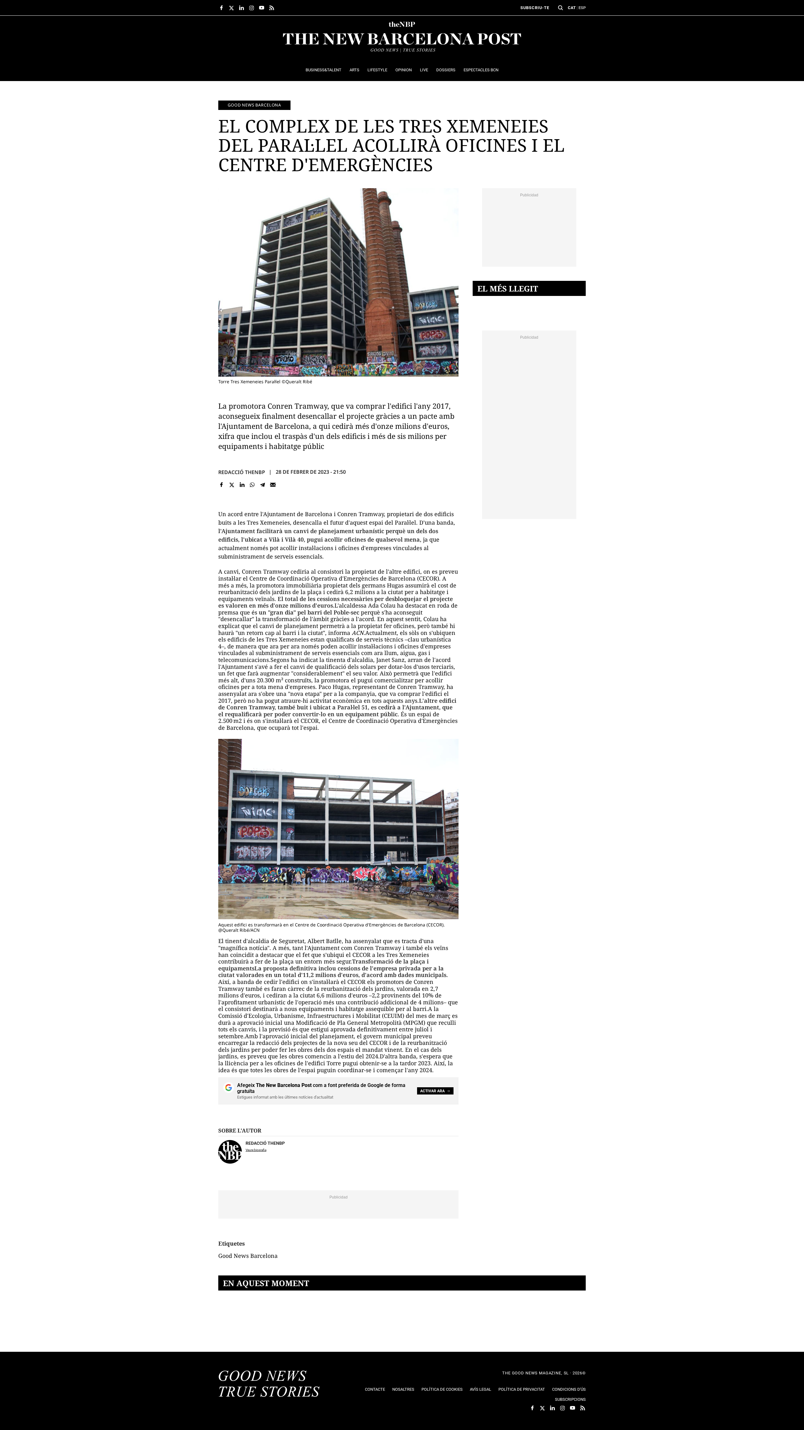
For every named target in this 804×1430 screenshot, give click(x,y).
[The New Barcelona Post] (269, 1384)
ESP (582, 7)
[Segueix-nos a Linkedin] (241, 8)
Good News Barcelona (254, 105)
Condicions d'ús (569, 1389)
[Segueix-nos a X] (231, 8)
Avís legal (480, 1389)
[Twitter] (232, 485)
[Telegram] (262, 485)
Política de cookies (442, 1389)
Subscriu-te (534, 7)
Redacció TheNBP (241, 472)
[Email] (272, 485)
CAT (572, 7)
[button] (560, 8)
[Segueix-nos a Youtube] (261, 8)
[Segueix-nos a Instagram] (251, 8)
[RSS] (272, 8)
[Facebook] (221, 485)
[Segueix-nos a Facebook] (221, 8)
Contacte (375, 1389)
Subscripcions (570, 1399)
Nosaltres (403, 1389)
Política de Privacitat (521, 1389)
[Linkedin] (242, 485)
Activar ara (432, 1091)
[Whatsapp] (252, 485)
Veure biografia (256, 1150)
